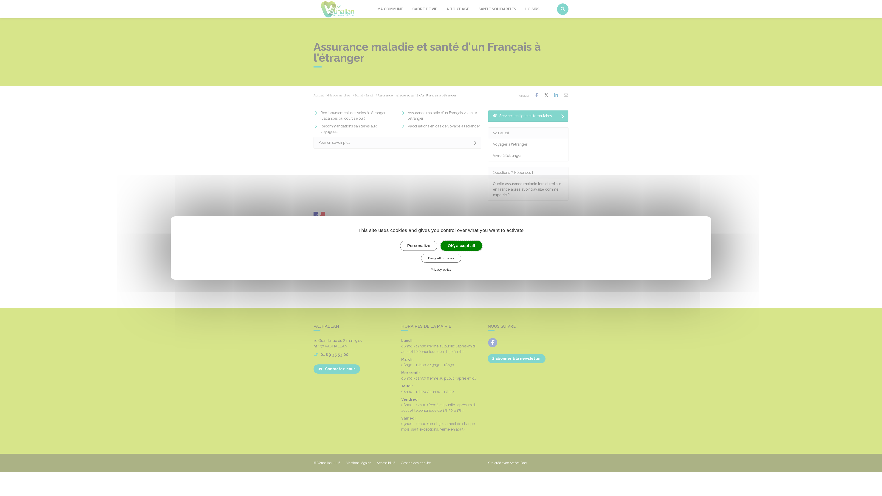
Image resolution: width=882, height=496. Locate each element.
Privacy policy (441, 269)
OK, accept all (461, 245)
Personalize (418, 245)
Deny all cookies (441, 258)
